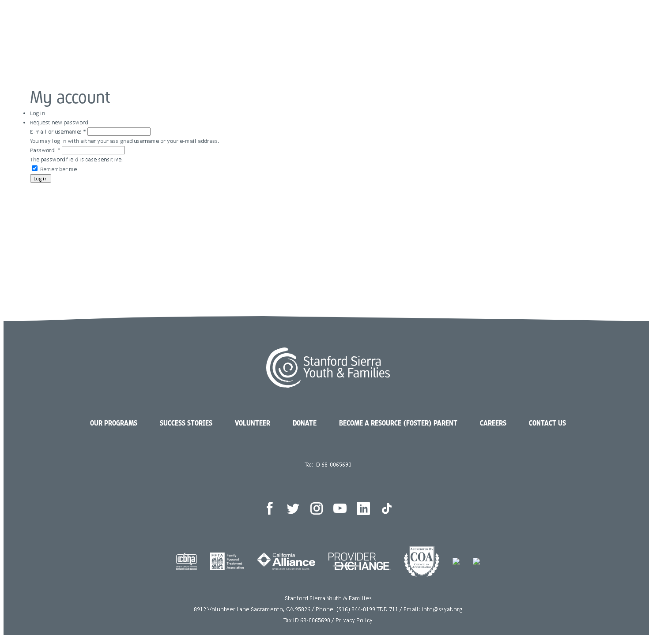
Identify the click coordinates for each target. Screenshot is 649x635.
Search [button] (596, 30)
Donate (556, 30)
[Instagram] (316, 508)
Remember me (58, 169)
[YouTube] (340, 508)
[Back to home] (42, 32)
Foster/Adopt (489, 30)
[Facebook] (269, 508)
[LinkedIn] (363, 508)
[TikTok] (386, 508)
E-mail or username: (58, 131)
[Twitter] (293, 508)
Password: (45, 150)
